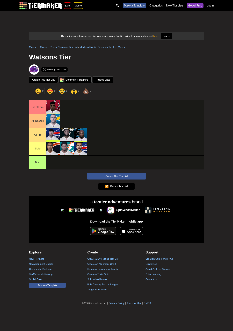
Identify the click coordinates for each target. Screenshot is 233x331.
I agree (166, 36)
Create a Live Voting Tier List (102, 258)
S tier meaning (153, 274)
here (155, 36)
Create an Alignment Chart (101, 264)
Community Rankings (40, 269)
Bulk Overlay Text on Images (102, 284)
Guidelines (151, 264)
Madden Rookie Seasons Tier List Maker (102, 47)
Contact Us (151, 279)
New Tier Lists (174, 5)
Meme (78, 5)
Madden (33, 47)
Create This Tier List (43, 79)
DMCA (147, 303)
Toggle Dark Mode (97, 289)
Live (67, 5)
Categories (156, 5)
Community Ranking (76, 79)
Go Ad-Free (195, 5)
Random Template (47, 285)
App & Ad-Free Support (158, 269)
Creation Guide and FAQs (159, 258)
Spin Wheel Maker (97, 279)
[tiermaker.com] (40, 5)
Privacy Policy (116, 303)
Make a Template (134, 5)
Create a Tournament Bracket (103, 269)
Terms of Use (134, 303)
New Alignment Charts (41, 264)
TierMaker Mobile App (41, 274)
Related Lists (103, 79)
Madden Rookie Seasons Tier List (59, 47)
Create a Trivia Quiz (98, 274)
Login (210, 5)
